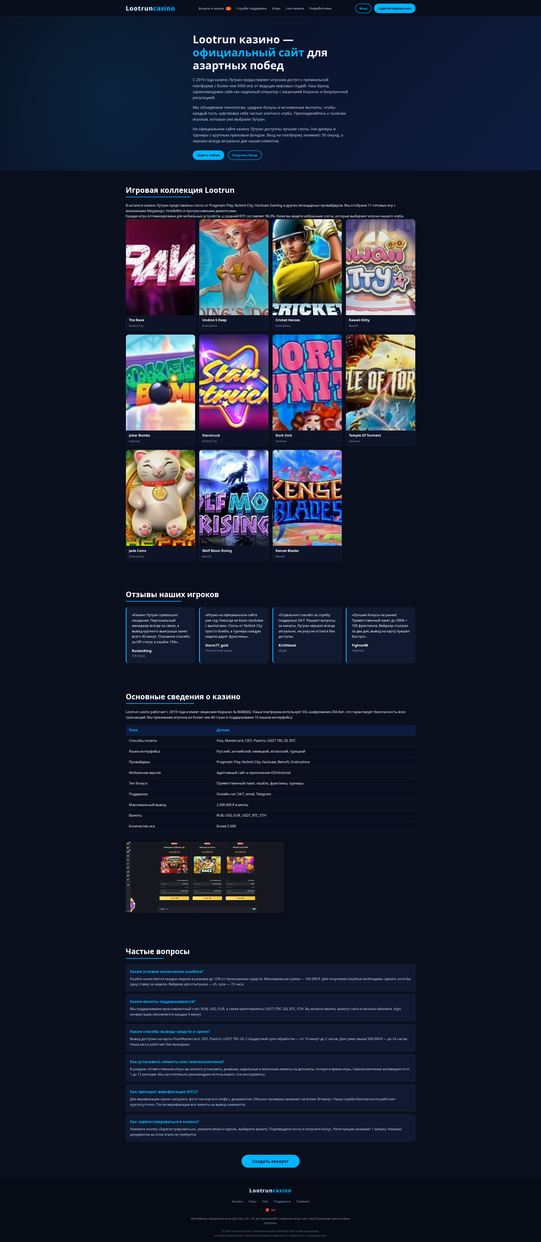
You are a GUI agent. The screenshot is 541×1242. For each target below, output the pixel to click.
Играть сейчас (208, 155)
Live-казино (295, 8)
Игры (276, 8)
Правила (302, 1201)
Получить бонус (245, 155)
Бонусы (237, 1201)
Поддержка (282, 1201)
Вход (363, 8)
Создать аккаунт (271, 1161)
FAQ (265, 1201)
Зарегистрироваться (394, 8)
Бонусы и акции (214, 8)
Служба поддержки (251, 8)
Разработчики (320, 8)
